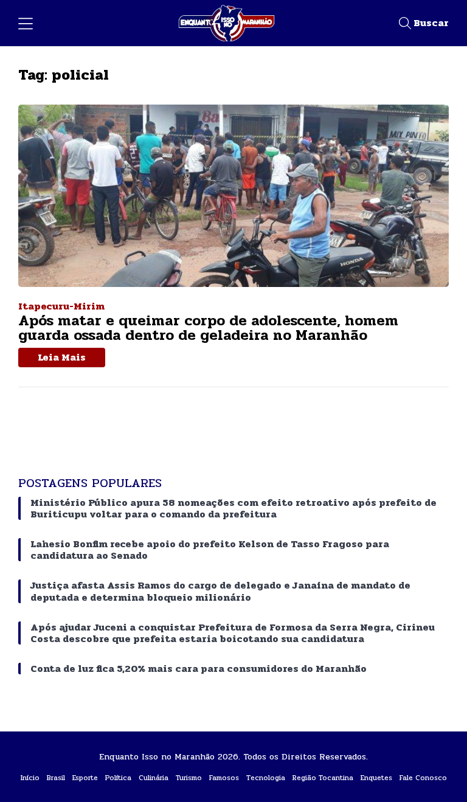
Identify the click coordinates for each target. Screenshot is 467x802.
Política (118, 777)
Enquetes (376, 777)
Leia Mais (62, 357)
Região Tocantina (322, 777)
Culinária (153, 777)
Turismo (189, 777)
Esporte (85, 777)
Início (30, 777)
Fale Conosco (423, 777)
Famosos (224, 777)
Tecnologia (265, 777)
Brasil (56, 777)
